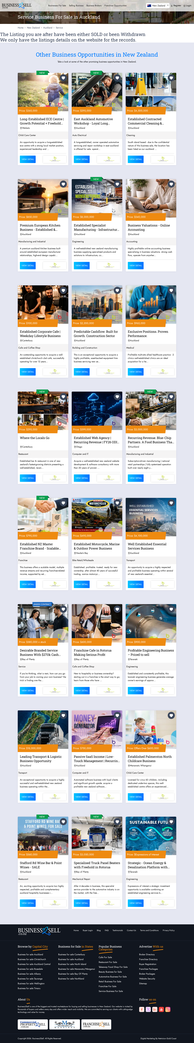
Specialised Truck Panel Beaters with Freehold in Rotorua (97, 865)
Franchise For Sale (107, 986)
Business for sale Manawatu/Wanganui (76, 969)
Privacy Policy (169, 930)
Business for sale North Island (72, 964)
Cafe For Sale (105, 957)
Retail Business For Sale (110, 981)
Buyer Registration (147, 964)
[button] (158, 5)
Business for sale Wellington (31, 983)
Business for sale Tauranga (30, 978)
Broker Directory (147, 954)
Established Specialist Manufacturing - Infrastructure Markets (96, 228)
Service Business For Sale (111, 991)
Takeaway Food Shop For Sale (113, 967)
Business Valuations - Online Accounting (149, 227)
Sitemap (143, 983)
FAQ (107, 930)
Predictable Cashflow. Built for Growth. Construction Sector (96, 333)
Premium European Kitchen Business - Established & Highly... (40, 228)
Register (177, 5)
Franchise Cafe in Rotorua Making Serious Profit (92, 652)
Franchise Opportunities (116, 5)
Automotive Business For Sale (113, 976)
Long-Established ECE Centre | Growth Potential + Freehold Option (42, 121)
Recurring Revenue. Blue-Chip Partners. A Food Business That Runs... (150, 440)
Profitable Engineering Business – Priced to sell (151, 652)
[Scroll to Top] (187, 1038)
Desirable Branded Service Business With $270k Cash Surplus (39, 653)
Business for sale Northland (71, 978)
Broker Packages (147, 973)
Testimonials (118, 930)
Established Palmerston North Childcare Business (150, 759)
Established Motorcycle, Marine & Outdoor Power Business (97, 546)
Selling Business (76, 5)
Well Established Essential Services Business (147, 546)
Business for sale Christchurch (32, 959)
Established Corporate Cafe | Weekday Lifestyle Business (40, 333)
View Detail (28, 159)
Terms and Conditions (149, 930)
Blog (99, 930)
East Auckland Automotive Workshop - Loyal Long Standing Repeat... (93, 121)
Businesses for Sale (57, 5)
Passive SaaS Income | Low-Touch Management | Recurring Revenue (96, 759)
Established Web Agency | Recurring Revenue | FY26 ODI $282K (95, 440)
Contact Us (131, 930)
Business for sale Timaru (29, 988)
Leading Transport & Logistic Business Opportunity (41, 759)
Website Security (147, 978)
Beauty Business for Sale (110, 971)
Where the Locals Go (34, 438)
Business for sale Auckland (30, 954)
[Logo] (17, 5)
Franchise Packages (148, 969)
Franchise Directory (148, 959)
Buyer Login (88, 930)
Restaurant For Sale (108, 962)
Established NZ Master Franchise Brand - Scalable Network (39, 546)
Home (76, 930)
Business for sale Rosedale (30, 969)
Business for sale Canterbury (71, 954)
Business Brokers (94, 5)
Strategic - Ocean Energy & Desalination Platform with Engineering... (148, 865)
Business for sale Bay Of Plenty (73, 973)
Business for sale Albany (29, 973)
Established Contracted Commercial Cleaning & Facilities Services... (145, 121)
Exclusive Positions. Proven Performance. (148, 333)
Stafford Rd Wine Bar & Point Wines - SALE (41, 865)
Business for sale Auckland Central (34, 964)
